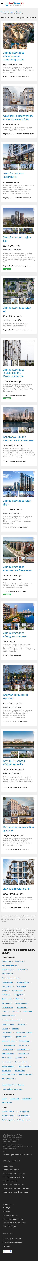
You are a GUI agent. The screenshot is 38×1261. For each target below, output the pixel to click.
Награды (6, 1246)
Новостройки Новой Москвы (14, 1173)
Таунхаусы (7, 1208)
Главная (3, 12)
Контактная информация (12, 1242)
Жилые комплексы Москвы (13, 1184)
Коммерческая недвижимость (14, 1223)
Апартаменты (8, 1204)
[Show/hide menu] (2, 4)
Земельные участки (10, 1215)
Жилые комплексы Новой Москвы (16, 1188)
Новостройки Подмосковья (13, 1177)
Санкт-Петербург (9, 1226)
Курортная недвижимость (13, 1219)
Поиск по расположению (12, 1239)
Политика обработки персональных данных (17, 1155)
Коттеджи (6, 1211)
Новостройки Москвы (11, 1170)
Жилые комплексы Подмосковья (15, 1192)
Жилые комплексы (10, 1181)
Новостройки (8, 1166)
